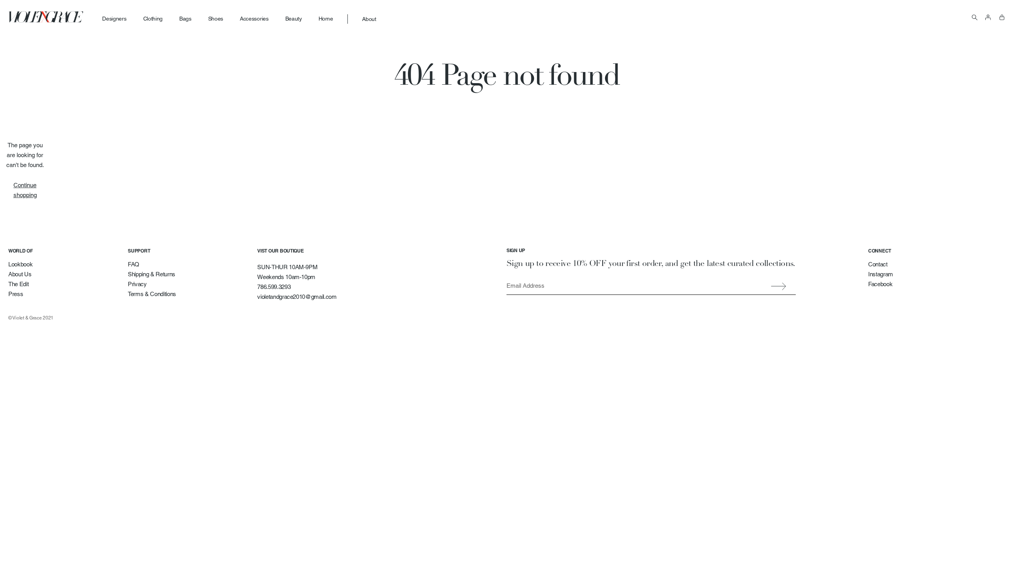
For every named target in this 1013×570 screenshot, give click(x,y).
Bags (185, 18)
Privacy (137, 284)
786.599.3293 (273, 286)
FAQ (133, 264)
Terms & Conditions (152, 294)
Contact (878, 264)
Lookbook (20, 264)
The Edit (18, 284)
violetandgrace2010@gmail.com (296, 296)
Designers (114, 18)
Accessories (254, 18)
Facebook (880, 284)
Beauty (293, 18)
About (369, 19)
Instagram (880, 274)
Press (15, 294)
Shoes (215, 18)
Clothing (153, 18)
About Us (19, 274)
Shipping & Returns (151, 274)
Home (326, 18)
